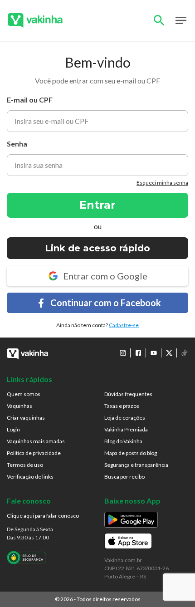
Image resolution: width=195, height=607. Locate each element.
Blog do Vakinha (123, 441)
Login (13, 429)
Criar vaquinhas (26, 417)
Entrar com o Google (105, 275)
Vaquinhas (19, 405)
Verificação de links (30, 476)
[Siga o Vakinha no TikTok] (184, 353)
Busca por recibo (124, 476)
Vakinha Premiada (126, 429)
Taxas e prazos (121, 405)
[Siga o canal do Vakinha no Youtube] (153, 353)
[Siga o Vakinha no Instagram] (123, 353)
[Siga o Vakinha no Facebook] (138, 353)
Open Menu (181, 20)
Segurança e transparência (136, 464)
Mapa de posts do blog (130, 453)
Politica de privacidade (34, 453)
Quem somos (23, 394)
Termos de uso (25, 464)
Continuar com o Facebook (105, 302)
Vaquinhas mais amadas (36, 441)
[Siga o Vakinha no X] (169, 353)
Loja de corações (124, 417)
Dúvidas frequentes (128, 394)
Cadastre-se (124, 325)
